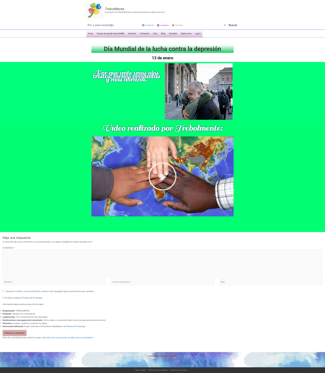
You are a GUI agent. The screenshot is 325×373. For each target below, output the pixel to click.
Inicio (90, 33)
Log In (198, 33)
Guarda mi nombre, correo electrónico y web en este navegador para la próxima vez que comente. (50, 291)
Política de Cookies (178, 370)
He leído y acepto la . (23, 298)
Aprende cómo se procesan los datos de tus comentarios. (68, 337)
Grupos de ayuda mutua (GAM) (110, 33)
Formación (144, 33)
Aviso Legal (140, 370)
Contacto (173, 33)
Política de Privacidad (32, 298)
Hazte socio (186, 33)
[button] (225, 25)
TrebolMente (114, 9)
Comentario (9, 248)
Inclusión (132, 33)
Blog (163, 33)
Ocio (155, 33)
